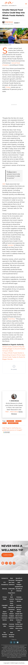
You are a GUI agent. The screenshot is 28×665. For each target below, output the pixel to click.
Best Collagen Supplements (19, 584)
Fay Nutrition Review (4, 634)
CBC (3, 184)
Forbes (8, 87)
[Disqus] (14, 455)
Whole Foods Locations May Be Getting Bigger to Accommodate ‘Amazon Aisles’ (13, 349)
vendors (11, 245)
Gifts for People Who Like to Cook (18, 614)
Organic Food (13, 423)
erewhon (10, 421)
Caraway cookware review (11, 626)
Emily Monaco (9, 22)
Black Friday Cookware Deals (18, 620)
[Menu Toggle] (26, 4)
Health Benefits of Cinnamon (11, 607)
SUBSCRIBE (7, 555)
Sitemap (4, 588)
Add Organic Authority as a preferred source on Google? (12, 429)
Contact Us (4, 578)
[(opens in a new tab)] (11, 642)
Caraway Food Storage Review (19, 599)
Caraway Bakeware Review (19, 607)
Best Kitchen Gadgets (11, 614)
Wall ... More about (12, 412)
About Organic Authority (4, 614)
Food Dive (11, 319)
